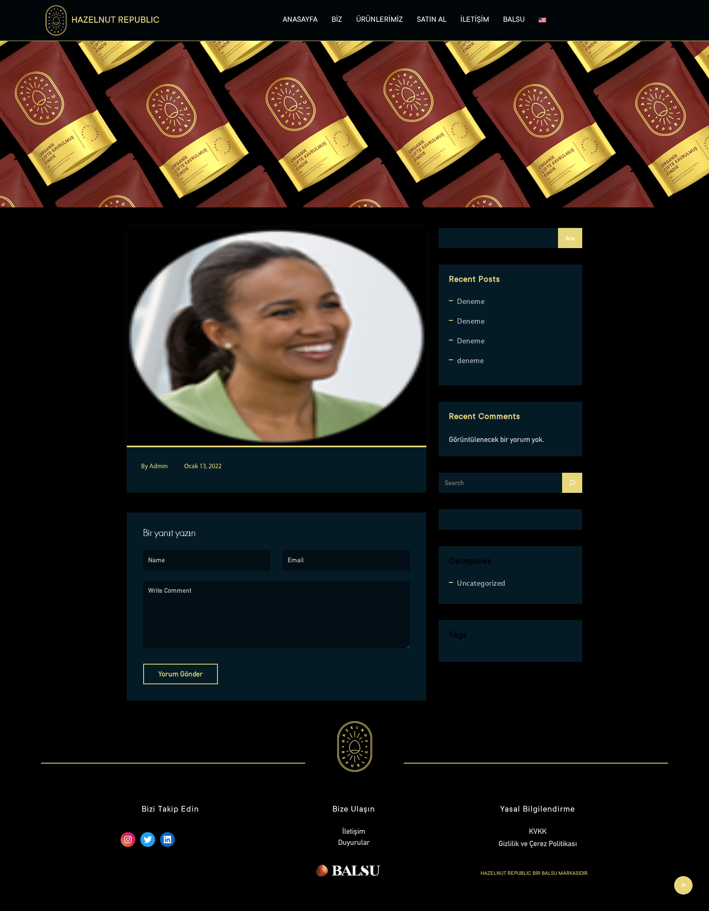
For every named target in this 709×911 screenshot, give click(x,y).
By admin (154, 466)
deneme (470, 361)
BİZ (337, 20)
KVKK (538, 831)
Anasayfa (300, 20)
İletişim (353, 831)
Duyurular (354, 842)
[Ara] (572, 483)
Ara (570, 238)
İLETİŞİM (474, 20)
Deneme (471, 302)
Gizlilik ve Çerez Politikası (538, 843)
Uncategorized (481, 584)
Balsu (514, 20)
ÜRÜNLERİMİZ (379, 20)
